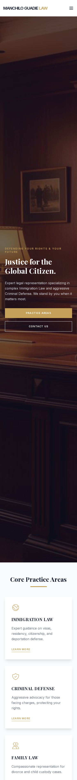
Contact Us (38, 326)
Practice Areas (38, 313)
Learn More (20, 649)
